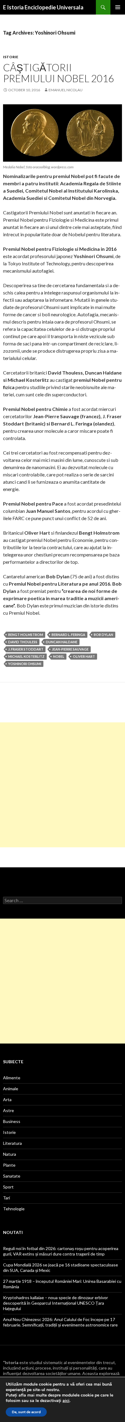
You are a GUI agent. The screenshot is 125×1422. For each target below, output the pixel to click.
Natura (9, 1154)
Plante (9, 1165)
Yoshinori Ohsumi (24, 664)
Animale (10, 1088)
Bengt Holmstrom (25, 635)
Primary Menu (117, 7)
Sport (8, 1186)
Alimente (11, 1077)
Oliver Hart (84, 656)
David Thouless (22, 642)
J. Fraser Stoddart (25, 649)
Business (11, 1121)
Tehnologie (14, 1208)
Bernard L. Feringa (68, 635)
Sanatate (11, 1175)
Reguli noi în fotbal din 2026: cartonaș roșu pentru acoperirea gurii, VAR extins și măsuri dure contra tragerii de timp (60, 1251)
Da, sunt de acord (26, 1412)
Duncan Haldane (61, 642)
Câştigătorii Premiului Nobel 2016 (58, 72)
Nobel (58, 656)
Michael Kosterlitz (26, 656)
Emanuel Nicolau (66, 90)
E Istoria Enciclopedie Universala (43, 7)
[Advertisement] (62, 784)
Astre (8, 1110)
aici (65, 1401)
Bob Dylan (103, 635)
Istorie (10, 57)
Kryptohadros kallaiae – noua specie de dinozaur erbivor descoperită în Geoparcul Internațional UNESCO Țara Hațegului (55, 1303)
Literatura (12, 1143)
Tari (6, 1197)
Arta (7, 1099)
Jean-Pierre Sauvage (70, 649)
